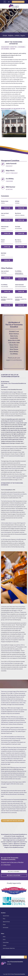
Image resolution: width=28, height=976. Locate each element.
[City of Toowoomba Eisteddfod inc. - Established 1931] (14, 6)
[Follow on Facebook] (5, 2)
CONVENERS (21, 47)
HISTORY (12, 48)
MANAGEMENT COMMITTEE (9, 47)
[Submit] (25, 957)
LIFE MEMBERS (5, 48)
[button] (9, 1)
